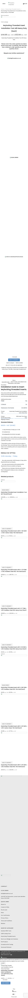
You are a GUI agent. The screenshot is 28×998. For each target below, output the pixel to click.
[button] (7, 528)
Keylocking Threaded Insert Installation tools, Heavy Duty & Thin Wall (13, 11)
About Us (3, 904)
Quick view (6, 487)
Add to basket (14, 359)
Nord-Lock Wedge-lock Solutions (9, 939)
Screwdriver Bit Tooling (7, 944)
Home (2, 9)
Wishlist (3, 923)
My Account (4, 909)
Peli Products (4, 941)
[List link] (14, 892)
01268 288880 (6, 0)
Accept (3, 963)
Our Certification (5, 915)
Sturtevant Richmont (6, 947)
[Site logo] (14, 3)
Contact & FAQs (5, 907)
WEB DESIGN (4, 954)
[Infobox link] (14, 203)
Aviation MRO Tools (6, 930)
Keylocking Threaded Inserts (13, 9)
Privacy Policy (4, 918)
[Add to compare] (2, 487)
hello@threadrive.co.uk (19, 0)
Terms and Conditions (6, 920)
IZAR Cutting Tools (6, 933)
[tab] (5, 381)
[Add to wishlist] (9, 487)
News (2, 912)
